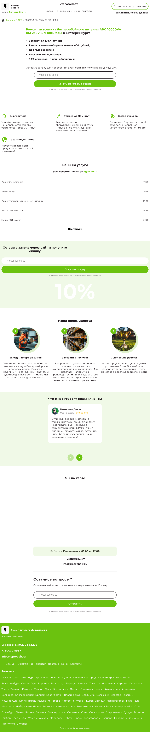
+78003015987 (69, 4)
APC (20, 20)
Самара (38, 689)
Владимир (88, 695)
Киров (99, 689)
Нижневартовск (65, 706)
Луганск (22, 723)
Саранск (41, 712)
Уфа (33, 683)
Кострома (68, 700)
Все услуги (75, 229)
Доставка (53, 663)
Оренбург (7, 712)
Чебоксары (41, 718)
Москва (6, 677)
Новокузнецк (122, 718)
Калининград (27, 700)
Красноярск (60, 689)
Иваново (107, 718)
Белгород (7, 695)
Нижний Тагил (104, 706)
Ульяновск (86, 689)
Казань (25, 683)
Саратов (122, 683)
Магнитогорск (115, 700)
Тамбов (6, 718)
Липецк (100, 700)
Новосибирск (106, 677)
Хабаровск (135, 683)
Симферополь (56, 712)
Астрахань (128, 689)
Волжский (102, 695)
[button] (79, 457)
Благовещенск (24, 695)
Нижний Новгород (84, 677)
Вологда (116, 695)
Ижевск (83, 683)
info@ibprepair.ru (75, 564)
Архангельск (112, 689)
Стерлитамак (114, 712)
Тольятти (95, 683)
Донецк (137, 718)
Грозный (128, 695)
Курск (89, 700)
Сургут (128, 712)
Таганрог (139, 712)
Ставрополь (96, 712)
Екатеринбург (10, 683)
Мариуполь (8, 723)
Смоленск (73, 712)
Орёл (137, 706)
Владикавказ (72, 695)
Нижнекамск (85, 706)
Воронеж (43, 683)
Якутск (78, 718)
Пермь (74, 689)
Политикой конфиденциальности (87, 89)
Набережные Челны (28, 706)
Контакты (87, 11)
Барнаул (71, 683)
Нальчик (48, 706)
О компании (63, 11)
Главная (10, 20)
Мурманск (7, 706)
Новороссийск (124, 706)
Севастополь (92, 718)
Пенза (20, 712)
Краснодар (42, 677)
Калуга (41, 700)
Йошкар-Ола (9, 700)
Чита (69, 718)
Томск (5, 689)
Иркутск (27, 689)
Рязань (29, 712)
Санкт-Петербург (23, 677)
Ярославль (108, 683)
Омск (48, 689)
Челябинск (123, 677)
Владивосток (54, 695)
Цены (77, 11)
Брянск (40, 695)
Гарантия (40, 663)
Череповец (57, 718)
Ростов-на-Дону (61, 677)
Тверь (16, 718)
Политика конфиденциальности (75, 728)
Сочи (84, 712)
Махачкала (132, 700)
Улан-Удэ (27, 718)
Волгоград (57, 683)
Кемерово (53, 700)
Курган (80, 700)
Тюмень (15, 689)
